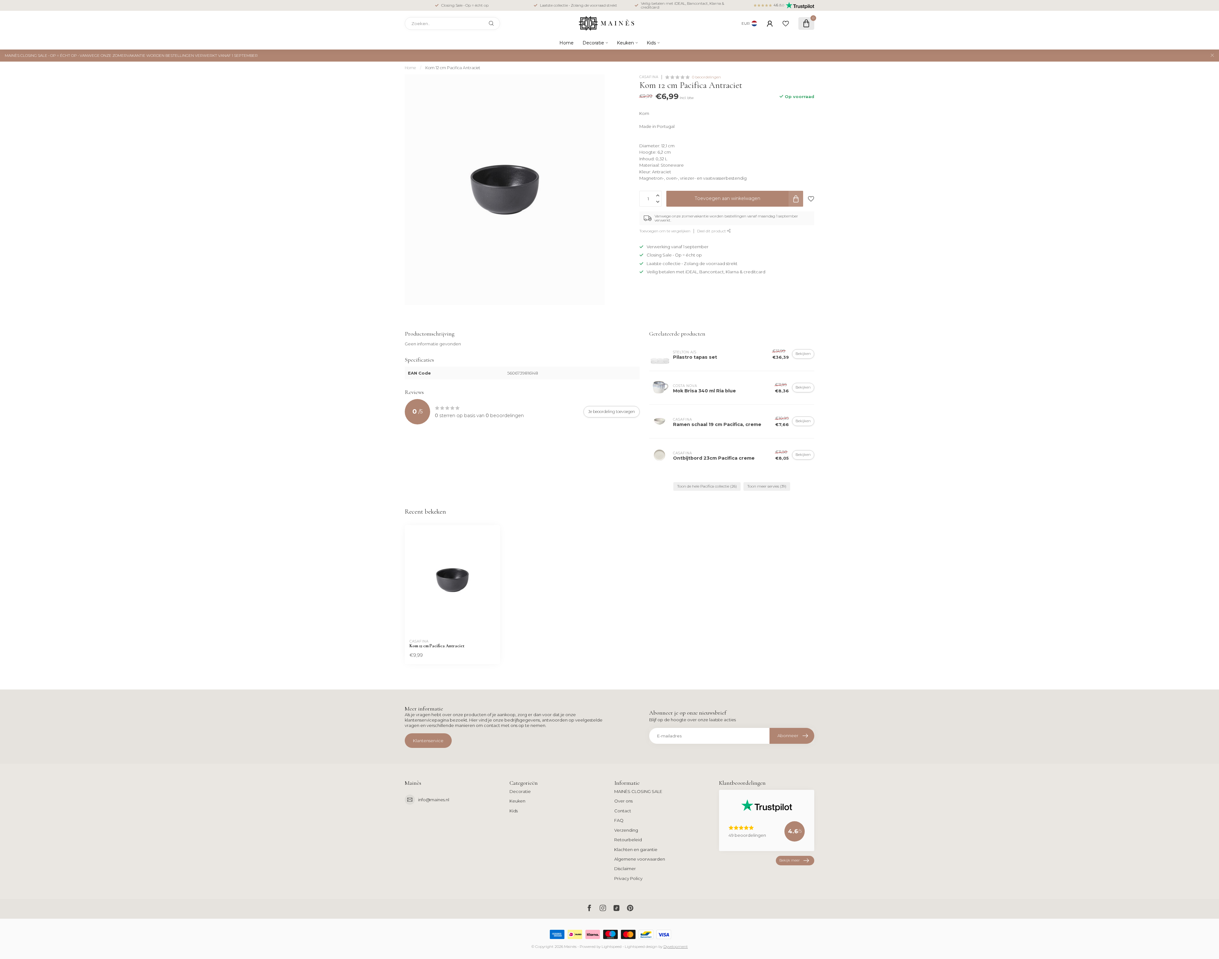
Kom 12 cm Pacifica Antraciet (452, 67)
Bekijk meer (789, 860)
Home (566, 43)
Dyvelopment (675, 946)
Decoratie (593, 43)
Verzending (626, 830)
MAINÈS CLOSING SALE (638, 791)
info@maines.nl (433, 799)
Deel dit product (712, 231)
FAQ (618, 820)
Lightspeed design (641, 946)
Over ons (623, 800)
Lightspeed (612, 946)
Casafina (648, 77)
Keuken (625, 43)
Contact (622, 810)
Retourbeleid (628, 839)
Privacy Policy (628, 878)
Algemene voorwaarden (639, 859)
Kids (651, 43)
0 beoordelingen (706, 77)
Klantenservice (428, 740)
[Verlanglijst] (786, 23)
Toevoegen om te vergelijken (664, 231)
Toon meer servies (766, 486)
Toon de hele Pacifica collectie (707, 486)
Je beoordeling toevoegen (611, 411)
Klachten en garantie (635, 849)
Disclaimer (625, 868)
